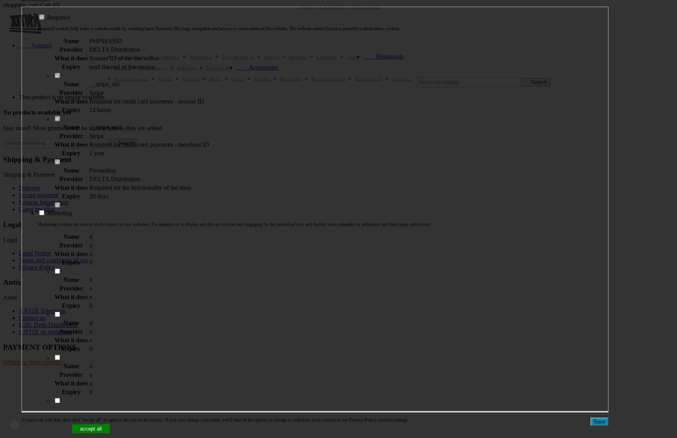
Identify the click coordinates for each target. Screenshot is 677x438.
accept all (91, 429)
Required (57, 17)
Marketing (58, 213)
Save (599, 422)
